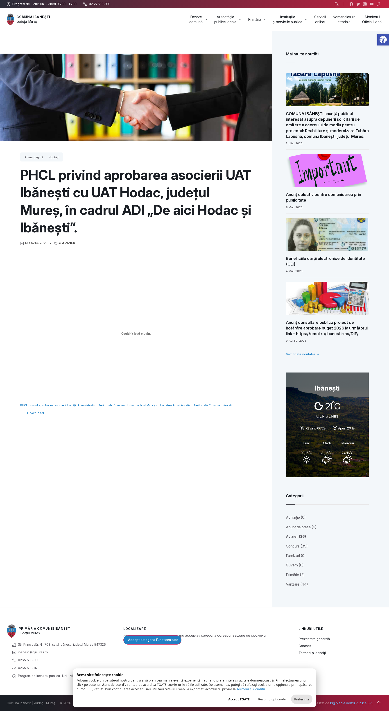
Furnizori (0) (296, 555)
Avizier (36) (296, 536)
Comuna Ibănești (33, 17)
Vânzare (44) (297, 584)
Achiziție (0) (296, 517)
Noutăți (54, 157)
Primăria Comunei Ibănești (45, 628)
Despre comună (196, 19)
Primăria (254, 19)
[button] (383, 39)
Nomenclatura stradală (343, 19)
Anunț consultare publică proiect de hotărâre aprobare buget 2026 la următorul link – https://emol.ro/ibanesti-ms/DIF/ (327, 328)
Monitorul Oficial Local (372, 19)
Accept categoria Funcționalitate (153, 640)
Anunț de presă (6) (301, 527)
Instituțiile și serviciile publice (287, 19)
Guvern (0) (295, 565)
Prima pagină (34, 157)
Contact (305, 646)
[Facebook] (352, 4)
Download (35, 413)
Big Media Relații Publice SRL (351, 703)
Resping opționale (272, 699)
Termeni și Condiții (251, 689)
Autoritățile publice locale (225, 19)
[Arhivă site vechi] (379, 4)
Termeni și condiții (312, 653)
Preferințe (301, 699)
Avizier (68, 243)
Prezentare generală (314, 639)
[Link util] (372, 4)
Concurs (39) (297, 546)
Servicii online (320, 19)
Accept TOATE (239, 699)
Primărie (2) (295, 574)
